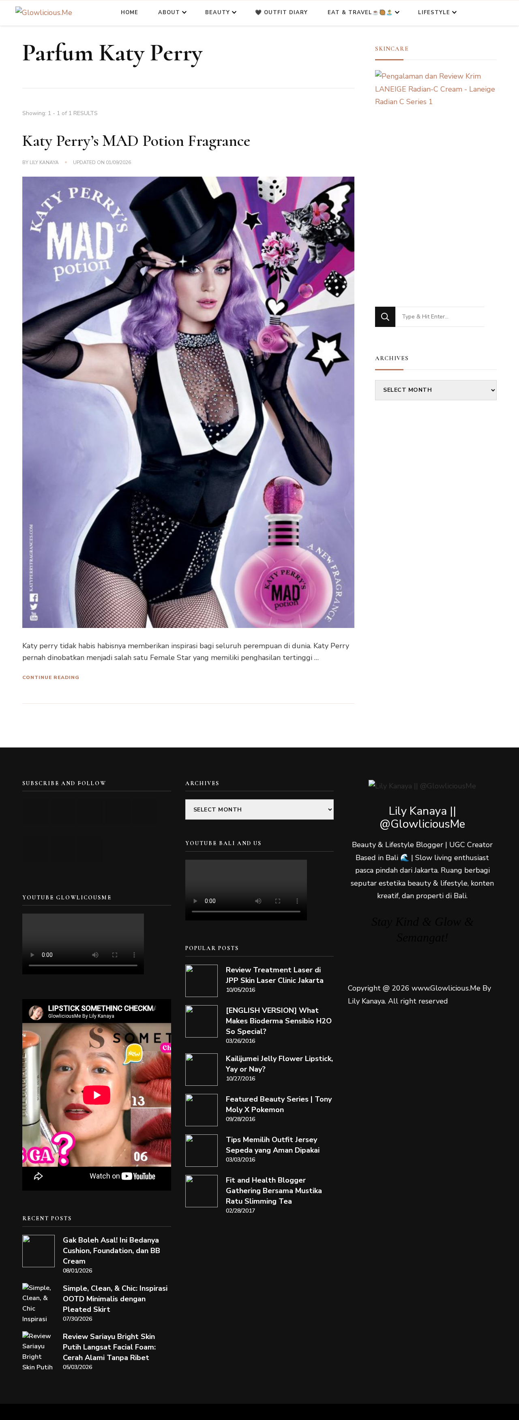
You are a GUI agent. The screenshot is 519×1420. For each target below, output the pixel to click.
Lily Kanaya (44, 162)
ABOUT (169, 12)
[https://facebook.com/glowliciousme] (117, 812)
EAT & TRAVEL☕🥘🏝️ (360, 12)
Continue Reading (50, 677)
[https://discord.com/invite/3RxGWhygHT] (90, 849)
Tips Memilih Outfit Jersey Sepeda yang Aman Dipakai (273, 1145)
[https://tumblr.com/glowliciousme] (144, 812)
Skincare (392, 48)
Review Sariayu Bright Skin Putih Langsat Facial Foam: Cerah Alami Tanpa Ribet (109, 1347)
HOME (129, 12)
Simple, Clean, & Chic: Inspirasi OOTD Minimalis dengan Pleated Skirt (115, 1298)
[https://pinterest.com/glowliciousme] (36, 849)
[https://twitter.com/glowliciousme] (90, 812)
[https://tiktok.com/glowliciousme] (63, 849)
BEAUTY (217, 12)
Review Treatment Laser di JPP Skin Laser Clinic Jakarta (275, 975)
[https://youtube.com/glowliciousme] (36, 812)
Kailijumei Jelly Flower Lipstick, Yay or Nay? (279, 1064)
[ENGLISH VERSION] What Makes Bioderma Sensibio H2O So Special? (279, 1021)
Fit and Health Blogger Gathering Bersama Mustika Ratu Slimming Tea (274, 1190)
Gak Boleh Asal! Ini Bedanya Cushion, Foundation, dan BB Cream (111, 1250)
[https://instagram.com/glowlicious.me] (63, 812)
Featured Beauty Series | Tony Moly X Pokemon (279, 1104)
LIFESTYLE (434, 12)
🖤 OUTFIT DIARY (281, 12)
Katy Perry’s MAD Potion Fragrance (136, 140)
